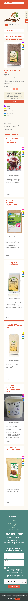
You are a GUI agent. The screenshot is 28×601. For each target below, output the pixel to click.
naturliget (17, 539)
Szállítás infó (14, 522)
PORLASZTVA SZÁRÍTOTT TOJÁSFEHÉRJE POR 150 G (13, 388)
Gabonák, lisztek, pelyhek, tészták (14, 39)
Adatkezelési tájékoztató (14, 524)
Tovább (17, 598)
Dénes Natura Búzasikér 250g (12, 263)
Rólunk (14, 527)
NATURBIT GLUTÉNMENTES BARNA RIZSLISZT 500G (12, 203)
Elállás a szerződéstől (14, 529)
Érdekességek (14, 520)
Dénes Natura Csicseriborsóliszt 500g (14, 326)
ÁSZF (14, 525)
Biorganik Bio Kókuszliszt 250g (13, 448)
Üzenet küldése (14, 586)
